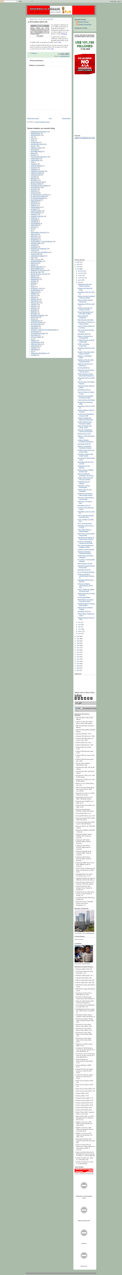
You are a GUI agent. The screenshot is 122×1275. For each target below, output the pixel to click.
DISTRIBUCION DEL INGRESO (40, 185)
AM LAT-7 (33, 146)
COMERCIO (34, 169)
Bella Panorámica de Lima (85, 563)
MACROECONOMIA (36, 261)
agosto (80, 280)
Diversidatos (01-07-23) (84, 611)
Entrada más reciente (33, 118)
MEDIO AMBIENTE (36, 268)
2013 (78, 656)
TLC (32, 339)
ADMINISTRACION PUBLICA (39, 131)
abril (79, 627)
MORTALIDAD (35, 277)
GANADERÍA (34, 221)
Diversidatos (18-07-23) (84, 444)
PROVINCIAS (35, 301)
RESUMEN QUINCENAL (38, 315)
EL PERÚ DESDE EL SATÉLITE (40, 194)
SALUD (33, 319)
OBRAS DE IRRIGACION (84, 1220)
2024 (78, 266)
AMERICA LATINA (36, 148)
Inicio (50, 118)
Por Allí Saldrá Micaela (84, 597)
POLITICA (34, 295)
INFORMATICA (35, 239)
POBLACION (34, 292)
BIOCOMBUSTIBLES (37, 151)
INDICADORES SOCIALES (38, 232)
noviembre (81, 273)
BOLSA (33, 153)
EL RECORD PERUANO (37, 198)
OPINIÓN (33, 283)
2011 (78, 661)
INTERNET (34, 245)
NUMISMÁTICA (35, 279)
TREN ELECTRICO (36, 344)
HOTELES (34, 227)
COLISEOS (34, 167)
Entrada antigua (66, 118)
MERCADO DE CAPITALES (38, 270)
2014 (78, 654)
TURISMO (34, 348)
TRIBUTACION (35, 346)
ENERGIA (33, 205)
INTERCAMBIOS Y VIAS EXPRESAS (41, 241)
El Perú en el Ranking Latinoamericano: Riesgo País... (85, 585)
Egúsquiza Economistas (85, 24)
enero (79, 633)
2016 (78, 650)
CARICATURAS (35, 158)
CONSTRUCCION (36, 175)
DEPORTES (34, 180)
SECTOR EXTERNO (36, 322)
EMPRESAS (34, 202)
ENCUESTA (34, 203)
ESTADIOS (34, 209)
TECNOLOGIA (35, 331)
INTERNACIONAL (36, 243)
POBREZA (34, 293)
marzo (80, 629)
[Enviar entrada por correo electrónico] (58, 53)
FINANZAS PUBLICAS (37, 216)
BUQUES (33, 155)
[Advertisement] (37, 113)
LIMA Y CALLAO (35, 259)
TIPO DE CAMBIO (36, 337)
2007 (78, 670)
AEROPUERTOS (35, 135)
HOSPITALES (35, 225)
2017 (78, 647)
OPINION (33, 281)
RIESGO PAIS (35, 317)
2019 (78, 643)
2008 (78, 668)
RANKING (33, 308)
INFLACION (34, 238)
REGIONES (34, 310)
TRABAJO (34, 340)
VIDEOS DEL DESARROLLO (39, 353)
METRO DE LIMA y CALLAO (39, 274)
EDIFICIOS (34, 191)
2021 (78, 638)
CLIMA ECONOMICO (37, 166)
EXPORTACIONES (36, 211)
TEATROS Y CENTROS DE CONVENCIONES (44, 330)
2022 (78, 636)
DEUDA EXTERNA (36, 184)
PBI (32, 285)
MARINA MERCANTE (37, 267)
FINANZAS (34, 214)
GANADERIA (34, 220)
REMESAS (34, 312)
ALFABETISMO (35, 142)
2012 (78, 659)
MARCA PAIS (34, 263)
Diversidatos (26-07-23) (84, 334)
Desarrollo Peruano (83, 22)
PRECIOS (33, 297)
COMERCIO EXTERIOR (37, 171)
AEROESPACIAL (35, 133)
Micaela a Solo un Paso (84, 433)
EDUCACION (34, 193)
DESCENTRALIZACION (37, 182)
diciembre (81, 271)
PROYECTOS (35, 303)
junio (79, 622)
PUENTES (34, 304)
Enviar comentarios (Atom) (42, 122)
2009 (78, 666)
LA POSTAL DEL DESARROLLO (40, 252)
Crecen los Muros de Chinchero (86, 400)
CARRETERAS (35, 160)
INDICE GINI (34, 234)
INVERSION (34, 247)
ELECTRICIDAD (35, 200)
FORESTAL (34, 218)
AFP (32, 137)
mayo (79, 624)
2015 (78, 652)
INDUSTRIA (34, 236)
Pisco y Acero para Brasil (85, 523)
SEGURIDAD (34, 326)
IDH (32, 229)
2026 (78, 262)
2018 (78, 645)
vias (32, 351)
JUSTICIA (33, 250)
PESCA (33, 286)
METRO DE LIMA (36, 272)
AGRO (32, 139)
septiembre (81, 277)
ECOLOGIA (34, 189)
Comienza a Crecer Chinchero (86, 549)
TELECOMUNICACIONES (38, 333)
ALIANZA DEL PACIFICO (38, 144)
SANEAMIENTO (35, 321)
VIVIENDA (34, 355)
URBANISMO (34, 349)
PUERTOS (34, 306)
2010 (78, 663)
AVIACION (34, 149)
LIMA (32, 257)
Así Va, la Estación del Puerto (86, 572)
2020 (78, 641)
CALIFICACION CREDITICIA (39, 157)
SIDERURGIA (35, 328)
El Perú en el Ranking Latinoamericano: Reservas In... (86, 576)
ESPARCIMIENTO (36, 207)
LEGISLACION (35, 254)
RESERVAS (34, 313)
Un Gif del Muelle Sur (83, 367)
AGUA (32, 140)
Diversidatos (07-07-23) (84, 569)
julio (79, 282)
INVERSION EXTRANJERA (38, 248)
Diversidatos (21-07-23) (84, 389)
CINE (32, 162)
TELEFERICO (35, 335)
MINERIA (33, 275)
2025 (78, 264)
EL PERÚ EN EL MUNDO (38, 196)
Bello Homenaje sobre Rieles (86, 320)
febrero (80, 631)
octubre (80, 275)
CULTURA (33, 176)
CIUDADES (34, 164)
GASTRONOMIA (35, 223)
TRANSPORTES (35, 342)
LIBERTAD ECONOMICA (38, 256)
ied (31, 230)
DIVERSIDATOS (64, 56)
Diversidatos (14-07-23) (84, 505)
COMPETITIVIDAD (36, 173)
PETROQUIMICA (35, 290)
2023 (78, 269)
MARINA (33, 265)
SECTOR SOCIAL (36, 324)
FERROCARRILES (36, 212)
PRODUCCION (35, 299)
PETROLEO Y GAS (36, 288)
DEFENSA (34, 178)
